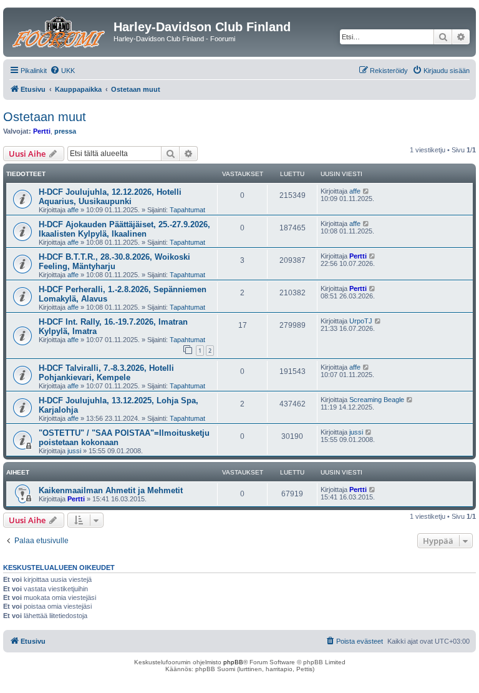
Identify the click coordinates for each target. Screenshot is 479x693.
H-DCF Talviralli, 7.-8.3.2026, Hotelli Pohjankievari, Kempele (106, 372)
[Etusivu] (60, 31)
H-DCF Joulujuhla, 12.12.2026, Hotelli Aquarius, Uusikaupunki (110, 196)
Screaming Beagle (376, 399)
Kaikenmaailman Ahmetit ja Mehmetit (111, 490)
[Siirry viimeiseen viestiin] (366, 191)
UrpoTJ (360, 321)
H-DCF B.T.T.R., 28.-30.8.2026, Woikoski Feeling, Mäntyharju (114, 261)
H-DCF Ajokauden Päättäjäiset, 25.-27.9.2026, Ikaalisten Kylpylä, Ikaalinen (124, 229)
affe (73, 210)
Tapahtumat (187, 210)
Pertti (42, 131)
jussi (74, 451)
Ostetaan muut (44, 117)
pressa (65, 131)
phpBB (233, 662)
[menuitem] (62, 70)
